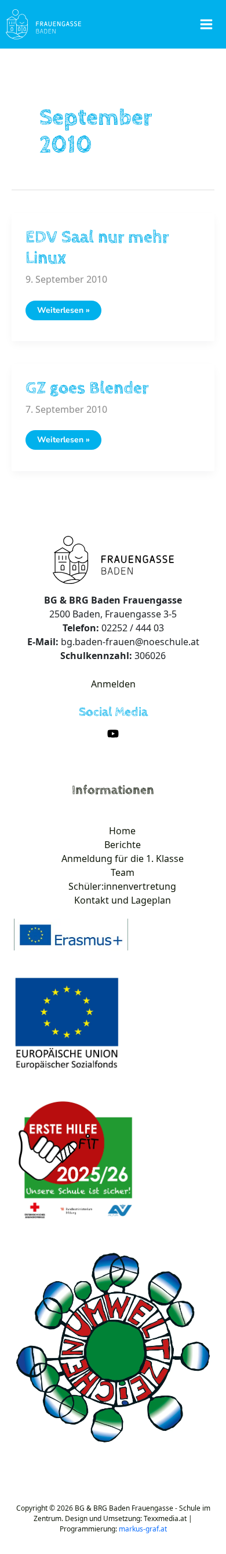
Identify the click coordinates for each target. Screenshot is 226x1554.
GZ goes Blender (86, 388)
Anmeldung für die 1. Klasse (122, 858)
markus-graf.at (143, 1529)
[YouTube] (113, 733)
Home (122, 830)
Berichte (122, 844)
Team (122, 872)
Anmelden (113, 684)
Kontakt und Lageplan (122, 900)
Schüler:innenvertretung (122, 886)
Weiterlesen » (63, 312)
